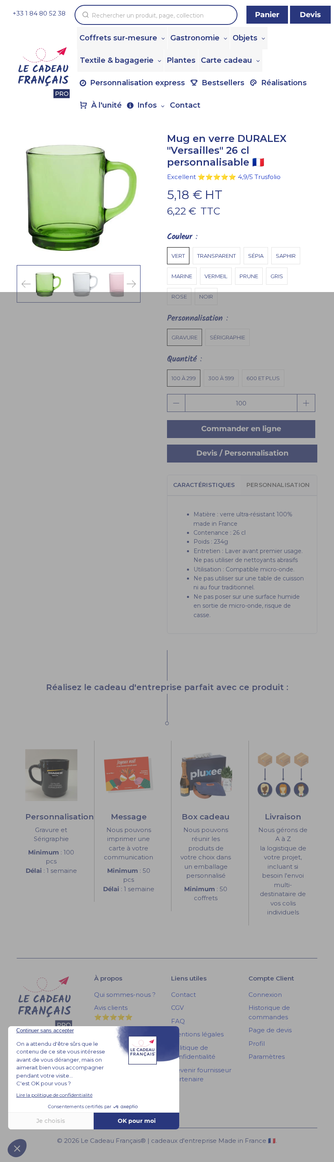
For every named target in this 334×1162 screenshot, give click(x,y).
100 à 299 (183, 378)
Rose (179, 296)
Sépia (256, 255)
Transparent (216, 255)
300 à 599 (221, 378)
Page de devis (270, 1030)
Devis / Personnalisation (242, 453)
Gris (276, 276)
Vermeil (215, 276)
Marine (181, 276)
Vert (178, 255)
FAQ (178, 1021)
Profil (256, 1043)
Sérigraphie (227, 337)
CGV (177, 1007)
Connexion (265, 994)
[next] (131, 284)
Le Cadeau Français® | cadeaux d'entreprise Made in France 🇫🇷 (178, 1140)
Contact (183, 994)
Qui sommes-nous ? (125, 994)
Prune (249, 276)
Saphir (286, 255)
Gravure (184, 337)
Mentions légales (197, 1034)
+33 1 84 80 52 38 (39, 13)
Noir (206, 296)
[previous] (26, 284)
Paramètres (266, 1056)
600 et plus (263, 378)
